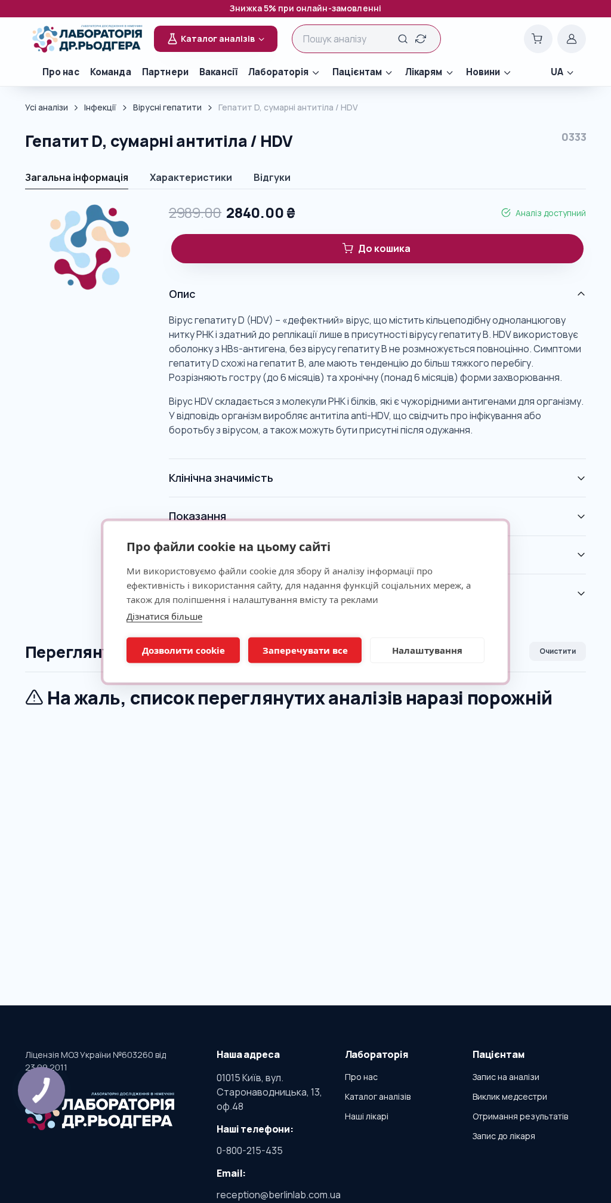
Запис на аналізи (506, 1076)
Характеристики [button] (191, 177)
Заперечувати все (305, 650)
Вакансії (218, 72)
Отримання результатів (520, 1116)
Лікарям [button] (423, 72)
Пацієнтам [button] (357, 72)
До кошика (384, 248)
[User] (571, 38)
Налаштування (427, 650)
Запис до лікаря (504, 1136)
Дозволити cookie (183, 650)
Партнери (165, 72)
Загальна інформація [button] (76, 177)
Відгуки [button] (272, 177)
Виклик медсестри (510, 1096)
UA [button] (557, 72)
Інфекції (100, 107)
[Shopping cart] (538, 38)
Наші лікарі (366, 1116)
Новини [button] (483, 72)
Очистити (557, 651)
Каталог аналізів (378, 1096)
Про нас (60, 72)
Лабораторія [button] (278, 72)
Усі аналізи (46, 107)
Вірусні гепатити (167, 107)
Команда (110, 72)
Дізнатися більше (164, 616)
